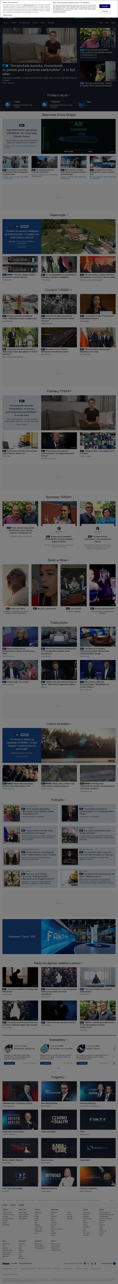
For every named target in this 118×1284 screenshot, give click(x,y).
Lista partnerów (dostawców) (59, 11)
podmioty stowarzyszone (29, 4)
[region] (59, 9)
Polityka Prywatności (7, 15)
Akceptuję (105, 6)
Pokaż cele (105, 11)
